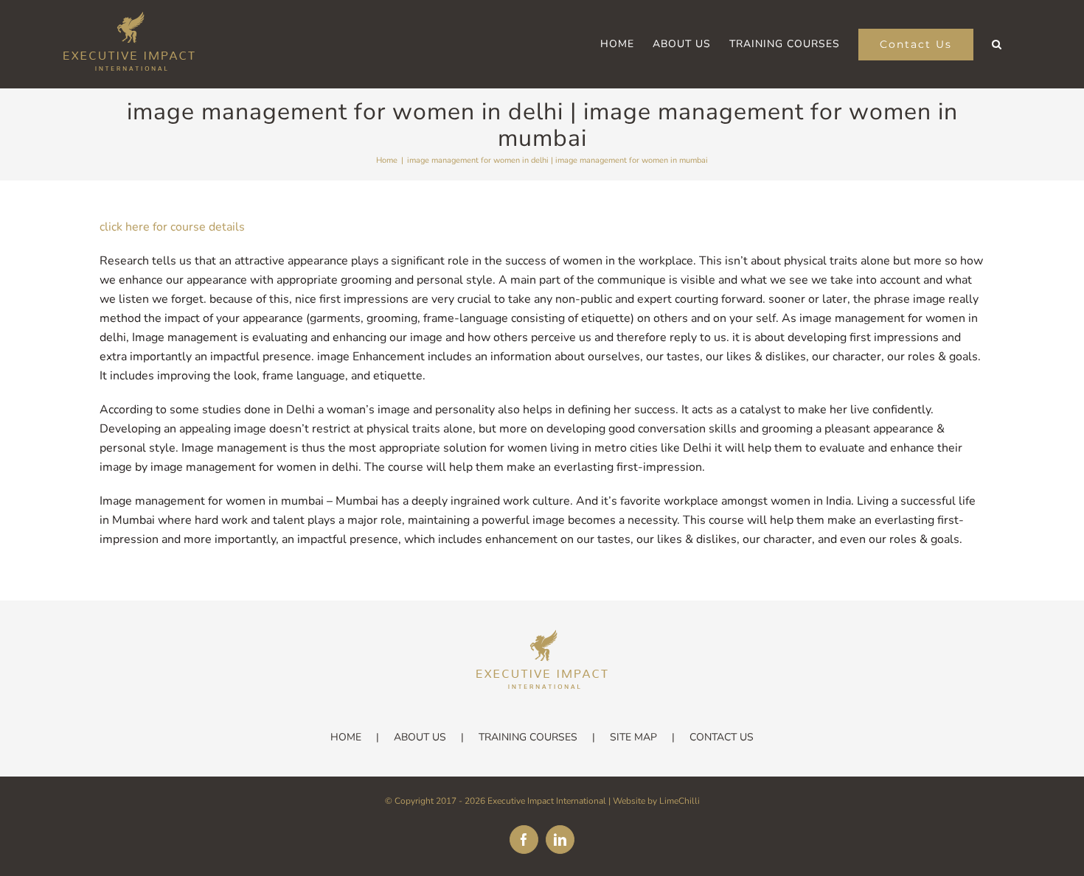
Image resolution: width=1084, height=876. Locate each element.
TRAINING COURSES (528, 737)
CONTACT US (721, 737)
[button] (997, 44)
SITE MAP (633, 737)
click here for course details (172, 227)
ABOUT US (420, 737)
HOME (345, 737)
